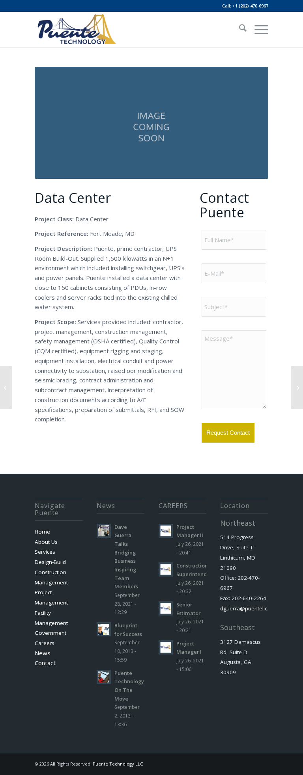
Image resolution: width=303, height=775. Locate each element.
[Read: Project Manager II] (166, 531)
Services (45, 551)
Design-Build (50, 561)
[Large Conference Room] (297, 387)
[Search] (239, 29)
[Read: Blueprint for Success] (104, 629)
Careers (44, 643)
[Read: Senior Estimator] (166, 608)
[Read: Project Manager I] (166, 647)
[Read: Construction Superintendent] (166, 569)
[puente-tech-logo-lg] (76, 29)
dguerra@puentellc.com (249, 608)
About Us (46, 541)
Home (42, 531)
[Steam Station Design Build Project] (6, 387)
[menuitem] (239, 29)
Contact (45, 663)
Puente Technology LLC (118, 764)
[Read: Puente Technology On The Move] (104, 677)
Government (50, 632)
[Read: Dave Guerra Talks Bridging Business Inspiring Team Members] (104, 531)
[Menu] (257, 29)
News (42, 653)
